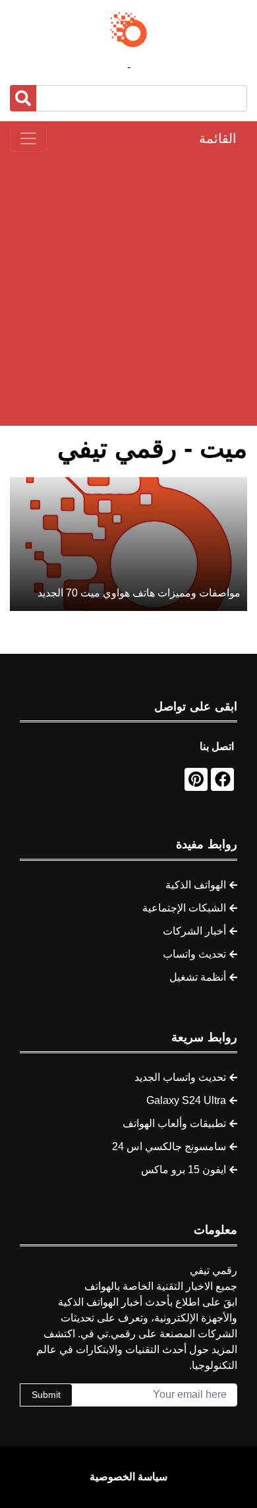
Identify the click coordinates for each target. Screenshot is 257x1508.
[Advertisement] (128, 288)
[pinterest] (196, 779)
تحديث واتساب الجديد (180, 1077)
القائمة (218, 138)
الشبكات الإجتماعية (184, 908)
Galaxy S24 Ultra (186, 1100)
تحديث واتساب (194, 954)
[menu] (28, 138)
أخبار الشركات (194, 931)
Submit (46, 1394)
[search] (23, 98)
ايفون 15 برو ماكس (183, 1169)
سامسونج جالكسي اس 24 (169, 1146)
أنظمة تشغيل (197, 977)
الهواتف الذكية (195, 884)
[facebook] (222, 779)
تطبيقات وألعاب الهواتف (174, 1123)
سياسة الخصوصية (128, 1476)
